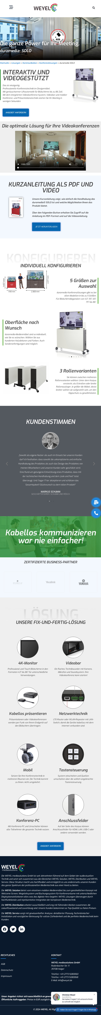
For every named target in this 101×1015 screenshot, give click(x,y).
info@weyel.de (65, 980)
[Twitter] (13, 929)
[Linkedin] (21, 929)
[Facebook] (4, 929)
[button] (93, 7)
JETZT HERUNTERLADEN (46, 227)
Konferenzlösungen (48, 63)
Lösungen (15, 63)
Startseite (4, 63)
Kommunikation (29, 63)
